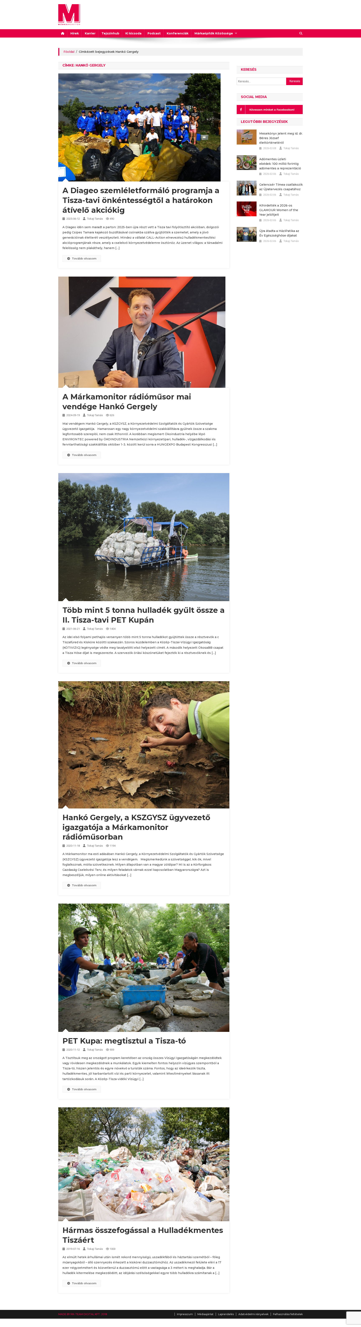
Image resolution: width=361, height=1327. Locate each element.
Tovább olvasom (84, 258)
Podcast (154, 33)
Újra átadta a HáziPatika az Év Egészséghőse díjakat (279, 233)
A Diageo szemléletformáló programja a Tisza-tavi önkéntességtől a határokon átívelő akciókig (140, 200)
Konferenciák (177, 33)
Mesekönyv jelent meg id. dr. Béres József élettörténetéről (281, 138)
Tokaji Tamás (95, 218)
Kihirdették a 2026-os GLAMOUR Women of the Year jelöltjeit (278, 210)
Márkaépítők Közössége (213, 33)
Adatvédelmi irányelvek (253, 1314)
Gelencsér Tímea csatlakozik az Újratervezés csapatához (281, 187)
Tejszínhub (110, 33)
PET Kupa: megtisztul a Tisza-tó (124, 1040)
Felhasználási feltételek (288, 1314)
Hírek (74, 33)
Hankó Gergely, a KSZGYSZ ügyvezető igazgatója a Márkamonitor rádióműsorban (136, 827)
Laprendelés (226, 1314)
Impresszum (185, 1314)
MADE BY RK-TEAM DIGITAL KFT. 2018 (82, 1314)
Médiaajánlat (205, 1314)
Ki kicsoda (133, 33)
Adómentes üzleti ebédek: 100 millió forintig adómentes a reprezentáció (280, 163)
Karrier (90, 33)
